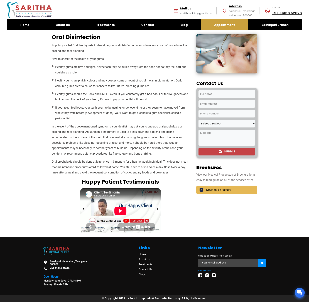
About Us (63, 25)
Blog (184, 25)
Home (24, 25)
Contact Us (145, 269)
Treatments (105, 25)
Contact (147, 25)
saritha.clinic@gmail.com (196, 13)
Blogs (142, 274)
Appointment (224, 25)
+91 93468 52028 (287, 13)
